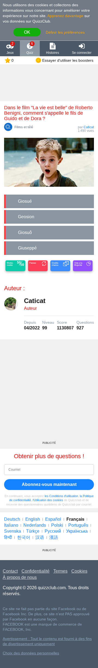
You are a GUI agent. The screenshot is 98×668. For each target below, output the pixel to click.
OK (27, 32)
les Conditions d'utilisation (61, 496)
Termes (60, 571)
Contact (10, 571)
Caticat (89, 127)
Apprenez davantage (65, 16)
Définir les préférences (65, 32)
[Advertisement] (49, 392)
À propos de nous (20, 577)
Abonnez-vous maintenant (49, 484)
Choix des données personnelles (31, 653)
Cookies (79, 571)
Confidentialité (36, 571)
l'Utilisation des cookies (48, 500)
